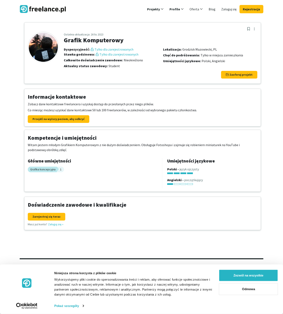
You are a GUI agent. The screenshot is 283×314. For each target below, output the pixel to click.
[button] (155, 9)
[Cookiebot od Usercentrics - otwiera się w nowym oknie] (27, 306)
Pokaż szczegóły (66, 306)
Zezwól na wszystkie (248, 275)
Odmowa (248, 289)
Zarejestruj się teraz (46, 216)
